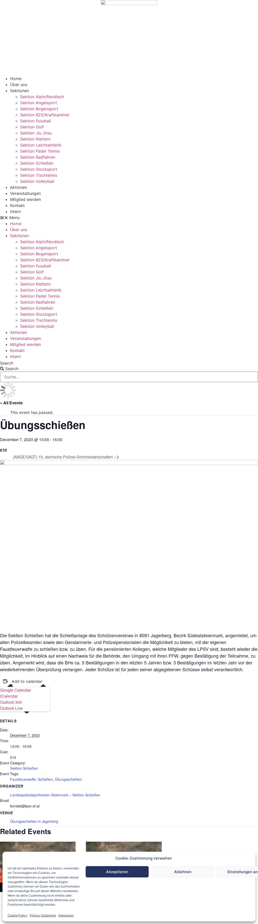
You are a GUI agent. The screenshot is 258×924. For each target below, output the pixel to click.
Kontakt (17, 205)
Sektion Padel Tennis (40, 151)
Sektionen (19, 90)
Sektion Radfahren (37, 157)
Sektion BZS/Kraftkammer (45, 114)
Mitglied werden (25, 199)
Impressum (66, 915)
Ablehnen (182, 871)
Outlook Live (11, 708)
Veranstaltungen (25, 193)
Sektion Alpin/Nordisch (42, 96)
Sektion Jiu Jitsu (36, 132)
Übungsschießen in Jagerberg (34, 821)
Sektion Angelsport (38, 102)
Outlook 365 (11, 702)
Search (6, 363)
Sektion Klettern (35, 138)
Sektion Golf (32, 126)
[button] (129, 218)
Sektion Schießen (36, 163)
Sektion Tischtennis (38, 175)
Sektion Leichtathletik (40, 145)
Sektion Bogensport (39, 108)
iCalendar (9, 696)
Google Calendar (15, 690)
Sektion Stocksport (38, 169)
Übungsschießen (68, 779)
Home (15, 78)
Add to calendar (27, 681)
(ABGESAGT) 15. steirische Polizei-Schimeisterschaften (64, 457)
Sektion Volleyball (37, 181)
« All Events (11, 403)
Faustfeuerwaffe (23, 779)
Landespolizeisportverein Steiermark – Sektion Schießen (55, 794)
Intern (15, 211)
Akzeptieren (117, 871)
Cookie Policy (17, 915)
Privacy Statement (43, 915)
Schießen (45, 779)
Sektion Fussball (35, 120)
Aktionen (18, 187)
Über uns (18, 84)
